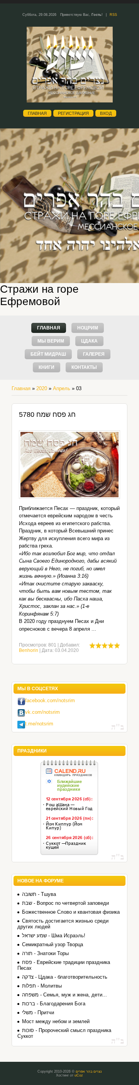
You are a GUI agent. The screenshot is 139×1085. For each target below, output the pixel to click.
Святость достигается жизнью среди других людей (62, 924)
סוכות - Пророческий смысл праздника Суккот (64, 1033)
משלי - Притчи (38, 1012)
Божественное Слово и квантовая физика (71, 912)
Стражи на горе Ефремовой (39, 295)
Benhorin (28, 650)
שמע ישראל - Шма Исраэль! (53, 935)
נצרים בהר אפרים (89, 1071)
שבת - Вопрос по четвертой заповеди (65, 903)
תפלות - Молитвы (42, 986)
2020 (41, 388)
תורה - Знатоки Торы (45, 953)
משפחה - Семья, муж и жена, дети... (64, 995)
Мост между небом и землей (56, 1021)
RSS (113, 15)
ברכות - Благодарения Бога (53, 1004)
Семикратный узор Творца (52, 944)
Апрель (61, 388)
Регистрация (73, 113)
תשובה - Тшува (39, 894)
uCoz (79, 1075)
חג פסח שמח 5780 (47, 414)
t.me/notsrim (39, 724)
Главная (37, 113)
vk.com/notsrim (42, 712)
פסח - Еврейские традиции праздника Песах (63, 965)
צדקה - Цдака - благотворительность (64, 977)
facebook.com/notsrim (50, 700)
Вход (106, 113)
